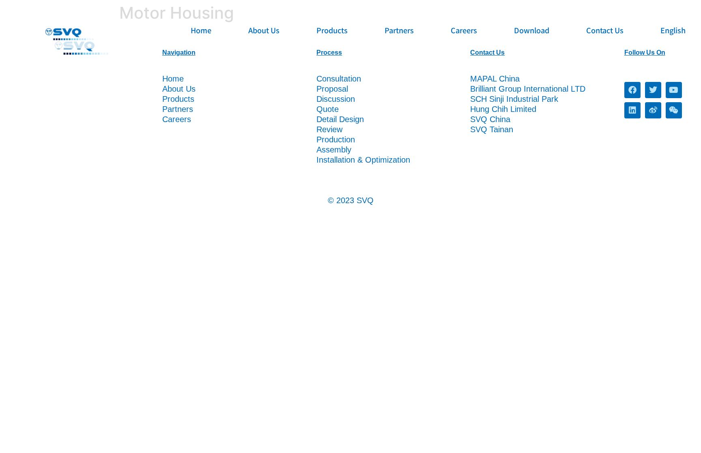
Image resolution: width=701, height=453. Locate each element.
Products (332, 30)
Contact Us (605, 30)
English (673, 30)
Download (531, 30)
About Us (264, 30)
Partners (399, 30)
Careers (464, 30)
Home (201, 30)
